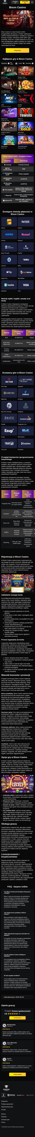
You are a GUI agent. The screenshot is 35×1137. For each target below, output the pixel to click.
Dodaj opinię (17, 1017)
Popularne (4, 63)
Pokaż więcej (17, 1074)
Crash (20, 63)
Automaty (28, 63)
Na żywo (11, 63)
